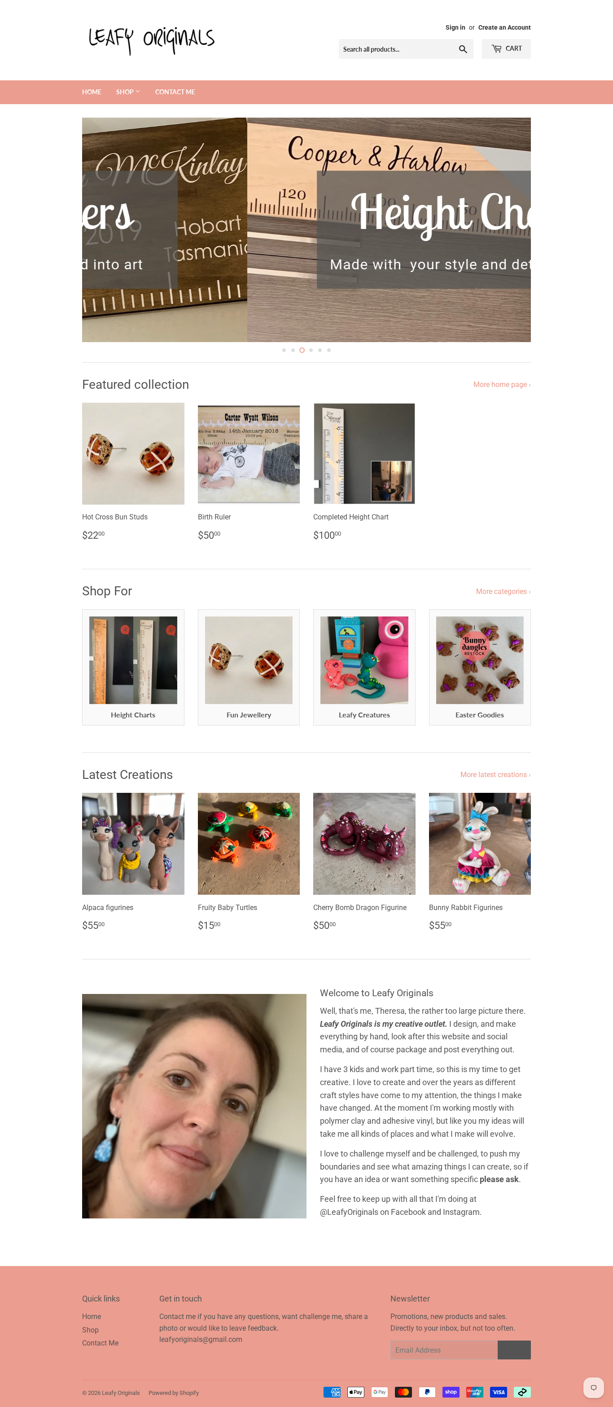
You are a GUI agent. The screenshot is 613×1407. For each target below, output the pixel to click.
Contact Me (175, 92)
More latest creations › (495, 774)
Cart (513, 48)
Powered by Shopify (174, 1392)
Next (512, 230)
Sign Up (514, 1350)
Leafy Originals (121, 1392)
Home (91, 92)
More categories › (503, 591)
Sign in (455, 27)
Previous (101, 230)
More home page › (502, 384)
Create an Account (504, 27)
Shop (125, 92)
